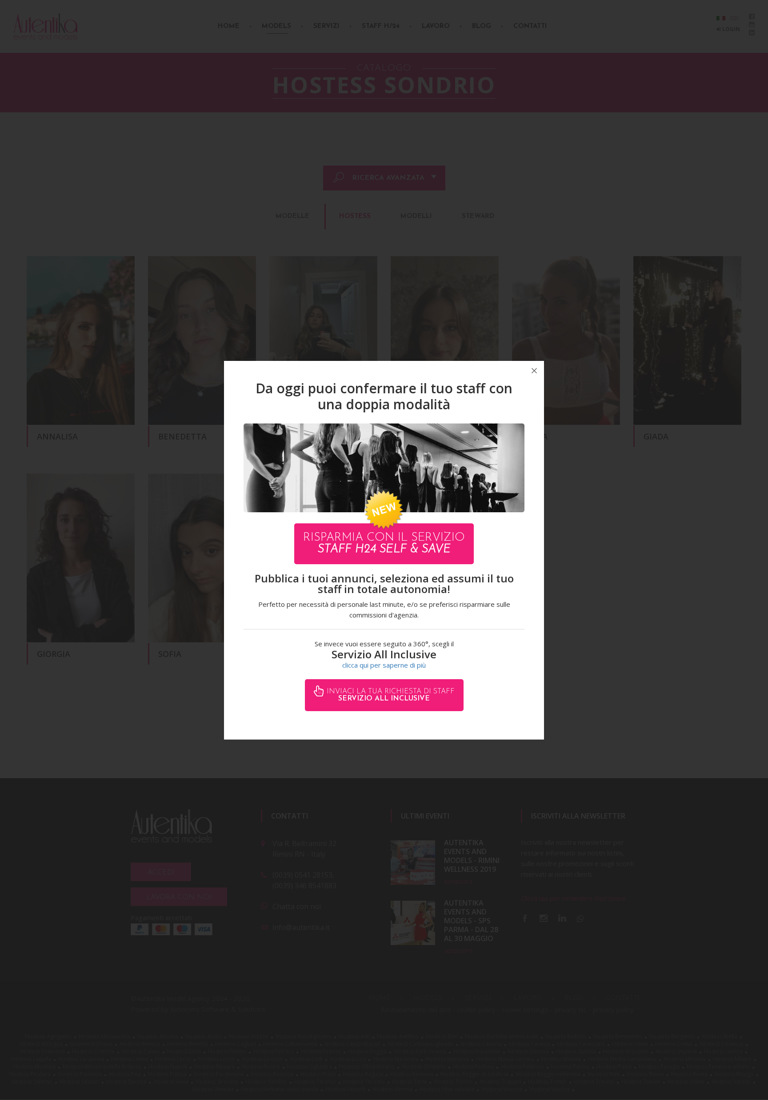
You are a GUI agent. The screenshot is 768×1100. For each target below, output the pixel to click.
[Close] (534, 370)
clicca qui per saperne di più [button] (384, 665)
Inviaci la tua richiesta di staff (389, 695)
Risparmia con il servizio (384, 543)
